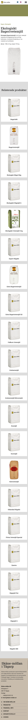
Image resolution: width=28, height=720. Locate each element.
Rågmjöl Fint (14, 593)
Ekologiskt (8, 24)
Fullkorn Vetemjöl (14, 342)
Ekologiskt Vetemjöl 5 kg (14, 231)
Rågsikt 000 (14, 649)
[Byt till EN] (20, 2)
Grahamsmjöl (14, 370)
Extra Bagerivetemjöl (14, 287)
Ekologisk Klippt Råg (14, 175)
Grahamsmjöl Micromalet (14, 398)
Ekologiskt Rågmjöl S (14, 203)
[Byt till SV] (17, 2)
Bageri (2, 24)
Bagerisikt (14, 119)
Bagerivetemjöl (14, 147)
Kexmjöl (14, 426)
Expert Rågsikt (14, 259)
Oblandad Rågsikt (14, 510)
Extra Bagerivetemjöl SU (14, 314)
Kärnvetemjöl (14, 482)
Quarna (14, 565)
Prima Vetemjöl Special (14, 537)
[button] (26, 2)
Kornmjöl (14, 454)
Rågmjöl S (14, 621)
